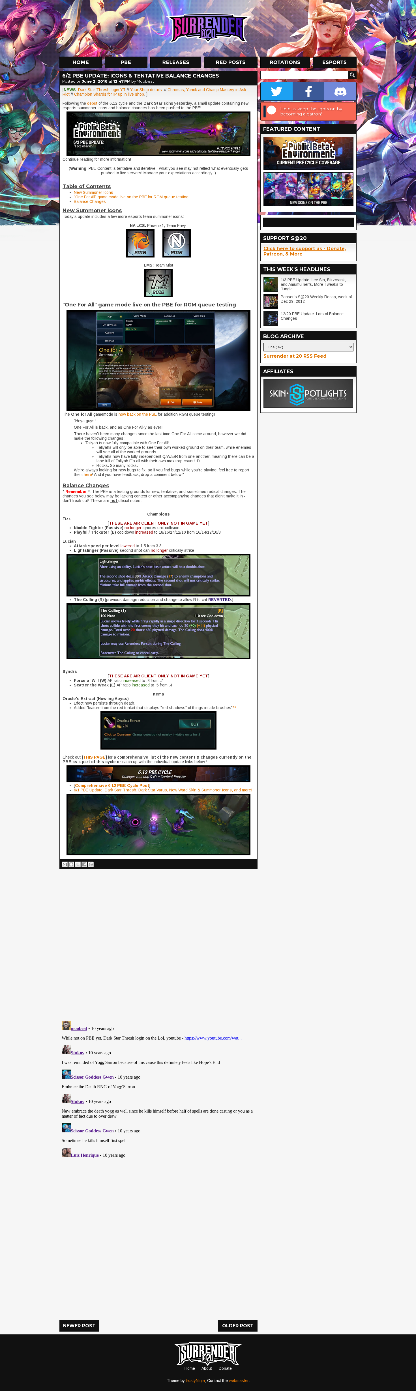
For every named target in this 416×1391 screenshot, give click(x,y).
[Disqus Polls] (158, 943)
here (88, 474)
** (234, 707)
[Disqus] (158, 1089)
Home (190, 1368)
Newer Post (79, 1325)
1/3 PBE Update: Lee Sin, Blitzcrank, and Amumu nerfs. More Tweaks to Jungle (313, 284)
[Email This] (65, 864)
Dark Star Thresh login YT (102, 89)
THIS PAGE (94, 757)
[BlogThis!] (71, 864)
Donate (225, 1368)
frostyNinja (195, 1380)
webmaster (238, 1380)
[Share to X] (78, 864)
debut (92, 103)
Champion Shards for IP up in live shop (109, 94)
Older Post (238, 1325)
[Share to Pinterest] (91, 864)
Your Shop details (146, 89)
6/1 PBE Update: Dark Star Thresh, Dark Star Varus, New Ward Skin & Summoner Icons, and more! (163, 790)
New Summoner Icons (93, 192)
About (206, 1368)
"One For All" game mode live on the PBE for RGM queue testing (131, 197)
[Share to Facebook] (84, 864)
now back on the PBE (137, 414)
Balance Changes (90, 201)
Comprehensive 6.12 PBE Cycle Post (112, 785)
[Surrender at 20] (208, 28)
